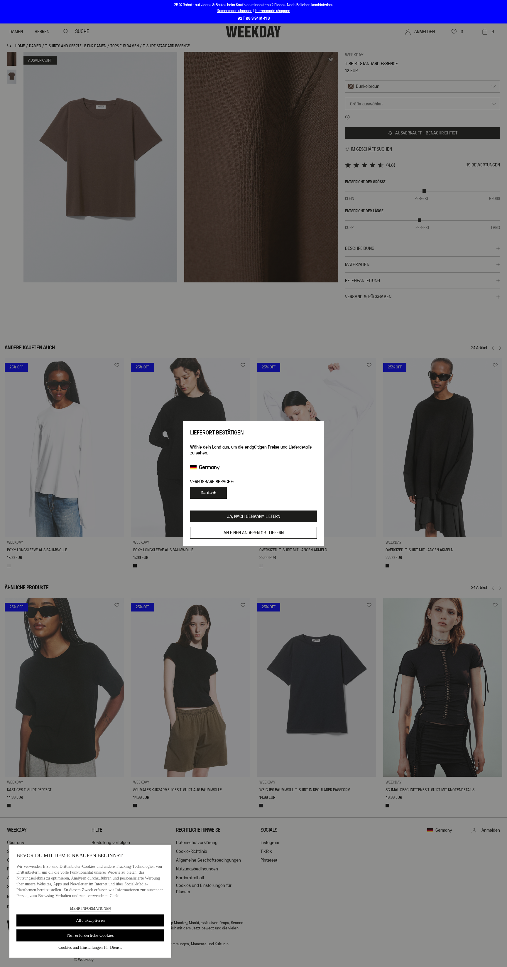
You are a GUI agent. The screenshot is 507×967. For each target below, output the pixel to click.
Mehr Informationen (90, 909)
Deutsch (208, 493)
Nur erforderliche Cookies (90, 935)
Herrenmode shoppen (272, 11)
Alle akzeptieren (90, 920)
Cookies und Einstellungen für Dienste (90, 947)
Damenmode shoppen (234, 11)
